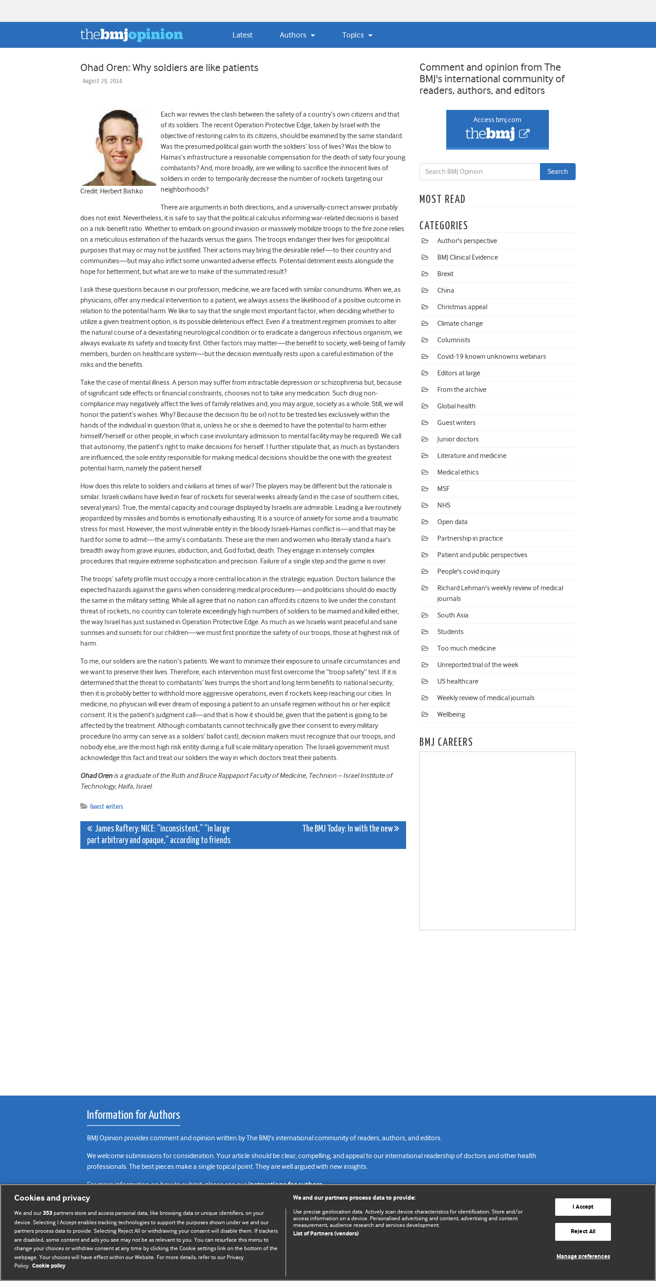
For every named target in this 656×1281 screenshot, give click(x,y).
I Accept (583, 1207)
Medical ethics (458, 472)
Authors (294, 34)
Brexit (445, 274)
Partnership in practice (470, 538)
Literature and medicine (472, 456)
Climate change (460, 323)
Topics (353, 34)
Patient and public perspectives (482, 555)
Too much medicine (466, 648)
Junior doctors (458, 439)
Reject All (583, 1231)
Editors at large (458, 373)
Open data (452, 522)
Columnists (453, 340)
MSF (443, 489)
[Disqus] (243, 967)
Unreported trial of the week (478, 665)
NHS (443, 505)
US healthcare (457, 681)
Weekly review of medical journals (486, 698)
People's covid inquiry (468, 571)
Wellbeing (451, 714)
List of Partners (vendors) (326, 1234)
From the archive (461, 390)
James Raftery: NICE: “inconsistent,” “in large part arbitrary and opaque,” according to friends (159, 835)
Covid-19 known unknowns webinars (491, 357)
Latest (243, 34)
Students (450, 632)
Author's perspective (467, 241)
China (445, 290)
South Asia (453, 615)
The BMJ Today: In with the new (348, 829)
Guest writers (106, 806)
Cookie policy (49, 1266)
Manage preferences (583, 1256)
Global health (456, 406)
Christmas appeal (462, 307)
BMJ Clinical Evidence (467, 257)
